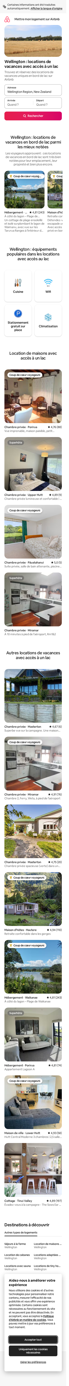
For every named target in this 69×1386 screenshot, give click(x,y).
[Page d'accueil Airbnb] (7, 19)
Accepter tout (33, 1339)
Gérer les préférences (33, 1362)
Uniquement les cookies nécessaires (33, 1351)
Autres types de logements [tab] (20, 1232)
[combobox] (33, 92)
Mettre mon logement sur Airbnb (37, 19)
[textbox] (18, 104)
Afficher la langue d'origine (46, 8)
